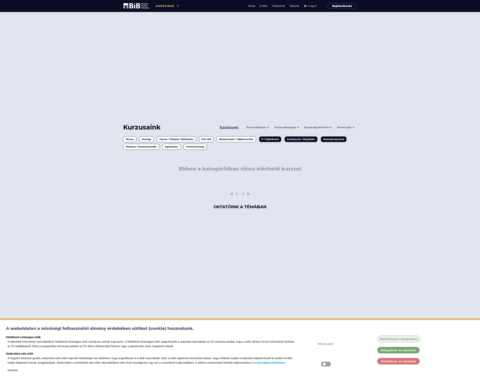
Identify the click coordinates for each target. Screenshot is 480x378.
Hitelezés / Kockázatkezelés (141, 146)
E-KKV (264, 6)
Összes (130, 139)
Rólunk (294, 6)
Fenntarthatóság (195, 146)
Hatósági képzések (333, 139)
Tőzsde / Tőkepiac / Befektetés (176, 139)
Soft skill (206, 139)
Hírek (251, 6)
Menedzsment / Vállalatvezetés (236, 139)
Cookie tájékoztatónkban (269, 362)
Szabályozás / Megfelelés (301, 139)
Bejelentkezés (342, 6)
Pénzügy (146, 139)
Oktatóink (278, 6)
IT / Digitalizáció (270, 139)
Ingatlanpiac (171, 146)
